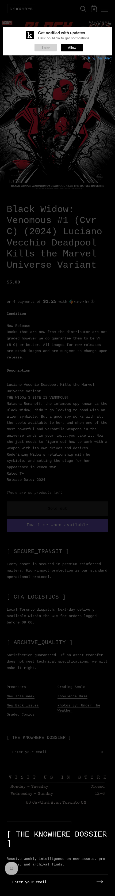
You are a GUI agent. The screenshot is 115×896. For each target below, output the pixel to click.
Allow (72, 47)
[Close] (107, 831)
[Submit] (100, 882)
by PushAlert (102, 58)
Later (46, 47)
